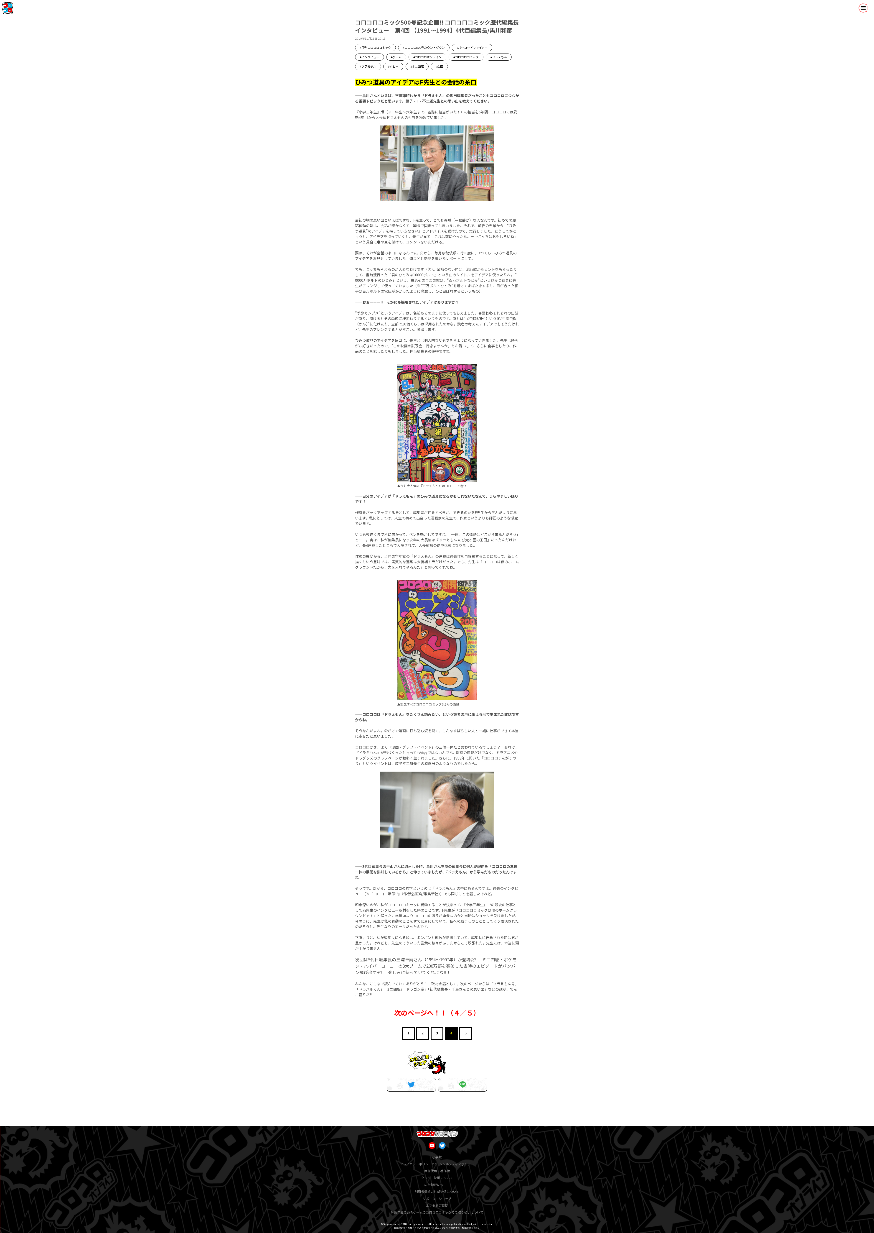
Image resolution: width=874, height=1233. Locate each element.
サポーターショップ (437, 1198)
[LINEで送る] (462, 1085)
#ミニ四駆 (417, 66)
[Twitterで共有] (411, 1085)
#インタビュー (369, 57)
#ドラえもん (498, 57)
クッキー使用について (437, 1177)
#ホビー (393, 66)
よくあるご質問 (437, 1205)
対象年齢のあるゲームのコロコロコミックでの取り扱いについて (437, 1212)
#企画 (439, 66)
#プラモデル (368, 66)
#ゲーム (396, 57)
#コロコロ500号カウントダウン (424, 47)
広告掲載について (437, 1184)
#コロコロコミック (466, 57)
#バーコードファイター (472, 47)
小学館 (437, 1157)
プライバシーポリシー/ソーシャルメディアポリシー (437, 1164)
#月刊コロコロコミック (375, 47)
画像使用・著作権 (437, 1171)
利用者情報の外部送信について (437, 1191)
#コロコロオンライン (427, 57)
